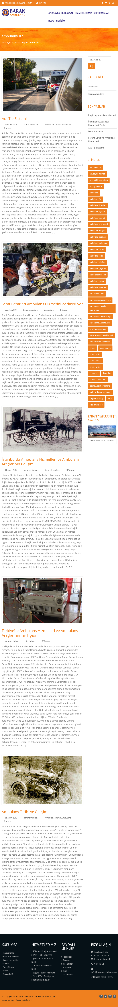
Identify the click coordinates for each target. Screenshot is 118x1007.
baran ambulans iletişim (100, 300)
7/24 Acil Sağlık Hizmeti (44, 951)
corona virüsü (96, 367)
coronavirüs (105, 348)
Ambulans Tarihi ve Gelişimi (25, 811)
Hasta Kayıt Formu (103, 977)
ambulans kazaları (98, 237)
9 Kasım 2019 (11, 470)
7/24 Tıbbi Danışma (42, 955)
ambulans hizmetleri (99, 224)
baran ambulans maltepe (101, 316)
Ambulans (50, 124)
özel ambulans (96, 405)
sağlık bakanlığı (96, 398)
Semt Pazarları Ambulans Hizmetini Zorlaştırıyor (42, 304)
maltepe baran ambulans (101, 392)
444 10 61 (42, 3)
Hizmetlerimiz (83, 13)
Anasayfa (54, 13)
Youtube (66, 967)
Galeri (5, 963)
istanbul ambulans (98, 379)
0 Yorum (8, 128)
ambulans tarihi (96, 256)
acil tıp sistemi (96, 186)
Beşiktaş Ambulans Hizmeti (102, 115)
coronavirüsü (95, 360)
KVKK (5, 970)
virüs (110, 398)
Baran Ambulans (63, 124)
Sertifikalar (8, 967)
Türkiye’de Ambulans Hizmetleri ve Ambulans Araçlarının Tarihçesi (40, 633)
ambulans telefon (97, 262)
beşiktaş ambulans (98, 329)
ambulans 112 (95, 199)
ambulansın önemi (98, 275)
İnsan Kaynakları (10, 960)
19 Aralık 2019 (11, 124)
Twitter (66, 960)
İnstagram (67, 964)
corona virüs (95, 354)
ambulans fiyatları (98, 212)
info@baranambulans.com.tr (18, 3)
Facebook (67, 956)
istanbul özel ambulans (100, 386)
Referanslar (101, 13)
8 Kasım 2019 (11, 817)
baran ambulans (97, 294)
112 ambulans (95, 167)
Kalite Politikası (10, 956)
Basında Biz (8, 974)
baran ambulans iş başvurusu (98, 308)
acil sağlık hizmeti (97, 174)
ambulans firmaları (98, 205)
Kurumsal (67, 13)
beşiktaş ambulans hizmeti (101, 335)
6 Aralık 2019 (11, 310)
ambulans (94, 193)
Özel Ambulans (95, 131)
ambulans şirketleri (98, 287)
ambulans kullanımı (98, 243)
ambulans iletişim (97, 230)
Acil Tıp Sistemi (14, 118)
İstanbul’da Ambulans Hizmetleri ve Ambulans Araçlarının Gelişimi (40, 461)
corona (93, 348)
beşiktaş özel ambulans (100, 342)
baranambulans (31, 124)
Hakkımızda (8, 953)
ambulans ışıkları (97, 281)
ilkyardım (107, 373)
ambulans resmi (97, 249)
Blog (51, 20)
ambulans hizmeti (97, 218)
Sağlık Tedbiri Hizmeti (43, 972)
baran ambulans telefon (100, 323)
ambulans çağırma (98, 268)
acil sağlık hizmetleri (99, 180)
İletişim (60, 20)
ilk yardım (94, 373)
